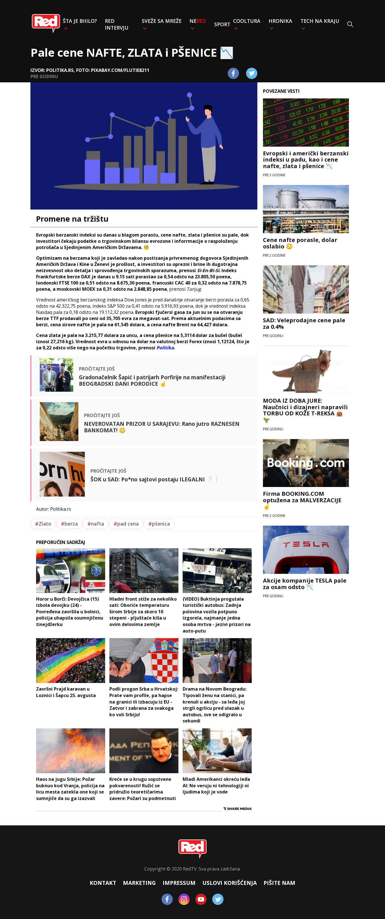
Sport (222, 24)
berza (69, 523)
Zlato (43, 523)
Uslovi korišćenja (229, 883)
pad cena (126, 523)
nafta (95, 523)
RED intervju (117, 24)
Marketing (139, 883)
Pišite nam (279, 883)
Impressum (179, 883)
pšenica (159, 523)
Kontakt (103, 883)
